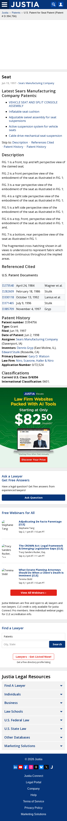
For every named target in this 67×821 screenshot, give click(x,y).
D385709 (8, 309)
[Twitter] (46, 767)
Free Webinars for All (18, 513)
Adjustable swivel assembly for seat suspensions (32, 119)
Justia (5, 12)
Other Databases (17, 737)
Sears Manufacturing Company (36, 83)
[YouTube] (20, 767)
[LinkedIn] (15, 767)
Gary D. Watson (39, 356)
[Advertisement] (33, 45)
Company (33, 788)
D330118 (8, 297)
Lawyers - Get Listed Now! (33, 656)
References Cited (42, 142)
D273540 (8, 286)
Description (20, 142)
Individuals (12, 694)
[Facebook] (26, 767)
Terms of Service (33, 801)
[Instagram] (31, 767)
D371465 (8, 303)
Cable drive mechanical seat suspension (35, 136)
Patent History (13, 147)
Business (11, 703)
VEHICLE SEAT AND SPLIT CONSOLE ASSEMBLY (33, 104)
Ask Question (34, 497)
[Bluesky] (41, 767)
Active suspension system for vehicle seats (33, 128)
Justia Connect (33, 775)
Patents (16, 12)
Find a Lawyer (13, 628)
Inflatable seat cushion (24, 112)
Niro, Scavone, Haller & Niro (35, 361)
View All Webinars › (33, 592)
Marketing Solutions (19, 746)
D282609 (8, 291)
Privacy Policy (33, 807)
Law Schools (13, 711)
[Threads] (36, 767)
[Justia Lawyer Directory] (51, 767)
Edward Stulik (11, 352)
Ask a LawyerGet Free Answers (15, 478)
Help (34, 795)
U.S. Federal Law (16, 720)
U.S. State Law (15, 728)
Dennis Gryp (25, 348)
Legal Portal (33, 782)
